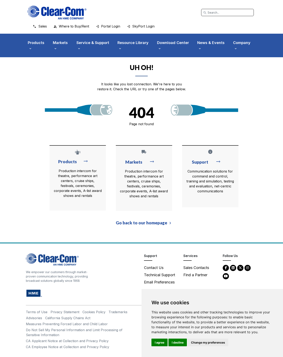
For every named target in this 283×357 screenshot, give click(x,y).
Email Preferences (159, 282)
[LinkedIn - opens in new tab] (233, 267)
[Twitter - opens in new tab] (240, 267)
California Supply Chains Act (67, 318)
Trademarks (118, 312)
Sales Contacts (196, 267)
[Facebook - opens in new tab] (226, 267)
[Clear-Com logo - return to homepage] (57, 12)
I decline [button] (178, 342)
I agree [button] (159, 342)
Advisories (34, 318)
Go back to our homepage (141, 222)
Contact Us (153, 267)
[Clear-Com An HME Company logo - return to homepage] (52, 259)
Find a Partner (195, 275)
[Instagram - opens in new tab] (247, 267)
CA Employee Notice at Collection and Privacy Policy (67, 347)
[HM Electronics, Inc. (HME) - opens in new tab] (34, 293)
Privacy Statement (65, 312)
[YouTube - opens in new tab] (226, 276)
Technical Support (159, 275)
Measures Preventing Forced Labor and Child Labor (67, 324)
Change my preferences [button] (208, 342)
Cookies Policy (93, 312)
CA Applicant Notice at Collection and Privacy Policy (67, 341)
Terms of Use (36, 312)
